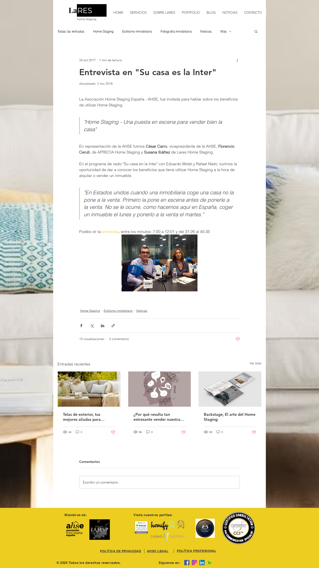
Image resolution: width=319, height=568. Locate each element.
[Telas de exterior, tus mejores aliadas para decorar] (89, 389)
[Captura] (194, 562)
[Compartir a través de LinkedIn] (102, 326)
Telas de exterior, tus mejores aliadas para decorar (82, 417)
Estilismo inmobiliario (137, 31)
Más (223, 31)
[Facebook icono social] (186, 562)
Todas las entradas (71, 31)
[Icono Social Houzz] (209, 562)
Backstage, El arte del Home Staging (229, 417)
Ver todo (255, 363)
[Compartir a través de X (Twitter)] (92, 326)
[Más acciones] (237, 60)
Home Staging (103, 31)
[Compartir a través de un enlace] (113, 326)
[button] (256, 31)
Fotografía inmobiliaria (176, 31)
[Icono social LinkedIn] (202, 562)
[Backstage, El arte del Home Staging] (230, 389)
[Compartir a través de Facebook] (81, 326)
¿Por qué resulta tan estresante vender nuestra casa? (156, 417)
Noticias (206, 31)
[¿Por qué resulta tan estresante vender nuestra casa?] (159, 389)
